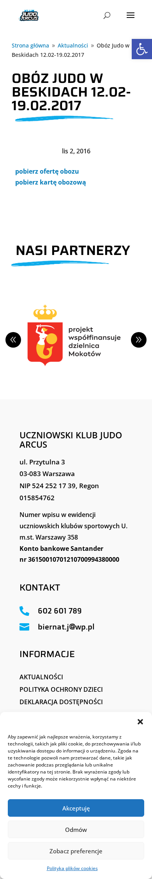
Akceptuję (76, 808)
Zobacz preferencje (76, 851)
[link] (142, 49)
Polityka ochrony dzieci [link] (61, 689)
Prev (13, 340)
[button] (140, 722)
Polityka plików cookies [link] (72, 868)
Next (139, 340)
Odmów (76, 829)
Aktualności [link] (41, 677)
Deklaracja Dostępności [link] (61, 702)
